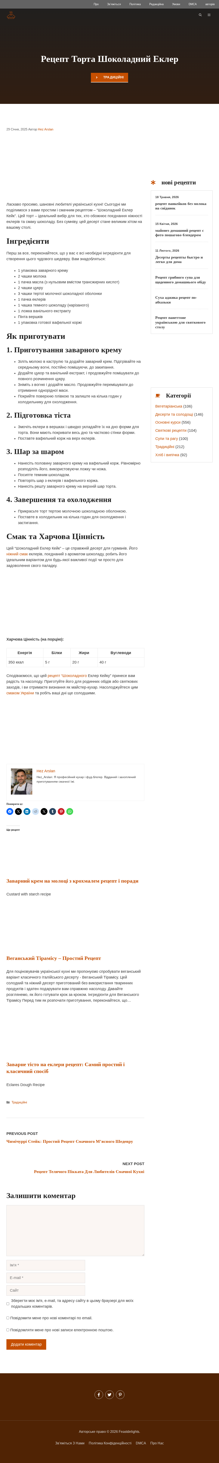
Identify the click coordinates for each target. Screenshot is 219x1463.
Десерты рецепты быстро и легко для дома (179, 259)
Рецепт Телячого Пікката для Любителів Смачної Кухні (89, 1171)
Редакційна (156, 4)
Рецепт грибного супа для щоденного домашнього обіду (180, 279)
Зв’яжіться (114, 4)
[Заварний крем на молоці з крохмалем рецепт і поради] (57, 867)
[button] (200, 15)
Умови (176, 4)
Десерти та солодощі (174, 414)
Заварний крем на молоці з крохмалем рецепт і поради (72, 881)
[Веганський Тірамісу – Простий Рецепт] (43, 944)
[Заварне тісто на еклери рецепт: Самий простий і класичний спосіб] (43, 1051)
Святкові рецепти (170, 430)
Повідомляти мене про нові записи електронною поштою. (62, 1330)
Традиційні (113, 77)
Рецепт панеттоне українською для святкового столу (180, 322)
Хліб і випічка (167, 455)
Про (96, 4)
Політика (135, 4)
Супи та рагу (166, 438)
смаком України (20, 693)
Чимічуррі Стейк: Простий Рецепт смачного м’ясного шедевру (69, 1141)
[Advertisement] (75, 169)
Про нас (157, 1443)
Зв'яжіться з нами (69, 1443)
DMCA (193, 4)
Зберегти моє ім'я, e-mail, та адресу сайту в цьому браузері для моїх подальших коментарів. (72, 1304)
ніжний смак (17, 554)
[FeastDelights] (11, 15)
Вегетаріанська (168, 406)
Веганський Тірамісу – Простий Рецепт (53, 958)
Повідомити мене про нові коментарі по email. (51, 1318)
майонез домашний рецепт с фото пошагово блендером (179, 232)
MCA (142, 1443)
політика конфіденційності (110, 1443)
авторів (210, 4)
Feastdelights (129, 1431)
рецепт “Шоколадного (67, 676)
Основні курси (168, 422)
